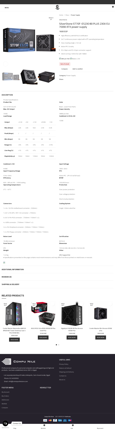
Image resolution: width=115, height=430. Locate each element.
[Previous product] (108, 15)
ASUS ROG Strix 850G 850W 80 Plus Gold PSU (43, 329)
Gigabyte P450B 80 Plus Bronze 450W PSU (72, 329)
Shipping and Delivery (66, 371)
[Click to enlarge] (5, 64)
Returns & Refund (65, 368)
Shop (67, 15)
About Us (62, 379)
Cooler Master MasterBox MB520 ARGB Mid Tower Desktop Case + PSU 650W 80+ (14, 330)
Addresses (5, 399)
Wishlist (4, 403)
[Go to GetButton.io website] (5, 427)
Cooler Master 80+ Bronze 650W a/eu (100, 329)
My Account (5, 392)
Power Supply (75, 15)
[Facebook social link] (52, 2)
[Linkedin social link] (60, 2)
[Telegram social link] (62, 2)
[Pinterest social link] (57, 2)
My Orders (5, 396)
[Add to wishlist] (24, 304)
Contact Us (62, 375)
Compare (5, 407)
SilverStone (63, 19)
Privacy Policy (63, 364)
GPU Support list (64, 255)
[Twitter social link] (55, 2)
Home (61, 15)
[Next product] (112, 15)
